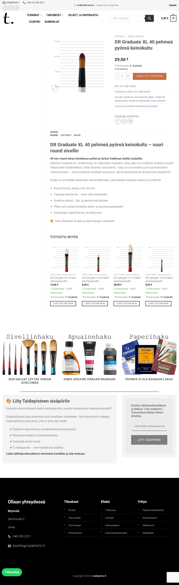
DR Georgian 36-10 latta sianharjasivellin (63, 279)
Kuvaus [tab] (54, 135)
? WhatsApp (11, 572)
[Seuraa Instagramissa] (10, 7)
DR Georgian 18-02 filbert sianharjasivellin (159, 279)
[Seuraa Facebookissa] (5, 7)
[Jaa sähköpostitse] (124, 121)
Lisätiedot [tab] (66, 135)
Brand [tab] (77, 135)
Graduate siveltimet (127, 116)
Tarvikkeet (53, 15)
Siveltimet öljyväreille (139, 100)
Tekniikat (33, 15)
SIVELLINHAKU (136, 36)
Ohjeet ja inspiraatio (83, 15)
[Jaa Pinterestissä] (130, 121)
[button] (172, 5)
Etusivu (119, 36)
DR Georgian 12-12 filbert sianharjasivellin (127, 279)
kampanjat (52, 21)
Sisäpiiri (34, 21)
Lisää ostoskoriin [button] (63, 303)
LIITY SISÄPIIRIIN (149, 439)
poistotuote (152, 106)
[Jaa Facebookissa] (118, 121)
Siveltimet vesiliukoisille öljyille (139, 97)
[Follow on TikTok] (16, 7)
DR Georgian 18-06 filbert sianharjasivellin (95, 279)
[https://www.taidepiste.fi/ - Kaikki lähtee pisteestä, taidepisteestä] (12, 18)
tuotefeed (140, 106)
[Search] (149, 18)
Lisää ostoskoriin (149, 76)
